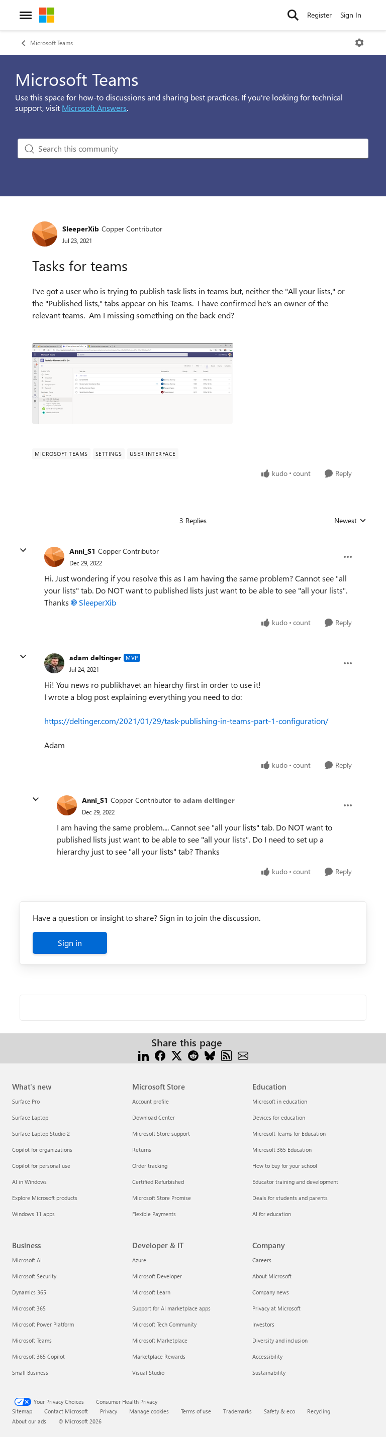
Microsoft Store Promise (161, 1198)
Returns (141, 1149)
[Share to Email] (243, 1054)
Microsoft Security (34, 1276)
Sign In (350, 15)
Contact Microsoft (66, 1411)
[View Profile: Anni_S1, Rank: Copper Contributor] (54, 557)
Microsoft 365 (29, 1308)
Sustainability (268, 1372)
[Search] (293, 15)
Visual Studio (148, 1372)
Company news (270, 1292)
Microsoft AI (27, 1260)
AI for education (271, 1214)
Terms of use (196, 1411)
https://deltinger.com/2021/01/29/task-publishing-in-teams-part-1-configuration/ (186, 720)
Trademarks (237, 1411)
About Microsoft (272, 1276)
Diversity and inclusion (280, 1340)
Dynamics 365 (29, 1292)
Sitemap (22, 1411)
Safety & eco (279, 1411)
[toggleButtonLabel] (359, 43)
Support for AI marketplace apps (171, 1308)
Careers (261, 1260)
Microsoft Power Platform (43, 1324)
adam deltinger (95, 657)
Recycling (318, 1411)
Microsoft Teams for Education (289, 1133)
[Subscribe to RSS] (226, 1054)
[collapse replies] (23, 550)
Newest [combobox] (350, 521)
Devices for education (278, 1117)
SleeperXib (80, 228)
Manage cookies (149, 1411)
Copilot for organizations (42, 1149)
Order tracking (149, 1165)
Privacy (108, 1411)
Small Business (30, 1372)
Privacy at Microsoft (276, 1308)
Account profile (150, 1101)
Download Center (153, 1117)
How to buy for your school (284, 1165)
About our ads (29, 1421)
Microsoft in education (279, 1101)
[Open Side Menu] (26, 15)
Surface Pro (26, 1101)
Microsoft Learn (151, 1292)
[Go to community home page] (46, 15)
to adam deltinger (204, 800)
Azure (139, 1260)
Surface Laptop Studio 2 (41, 1133)
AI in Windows (29, 1181)
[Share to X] (176, 1054)
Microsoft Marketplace (159, 1340)
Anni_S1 (82, 551)
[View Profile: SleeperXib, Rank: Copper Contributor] (44, 234)
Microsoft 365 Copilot (38, 1356)
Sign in (70, 942)
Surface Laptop (30, 1117)
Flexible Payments (154, 1214)
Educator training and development (295, 1181)
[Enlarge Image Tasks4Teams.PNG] (132, 383)
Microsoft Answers (94, 107)
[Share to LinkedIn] (143, 1054)
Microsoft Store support (161, 1133)
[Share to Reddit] (193, 1054)
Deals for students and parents (290, 1198)
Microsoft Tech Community (164, 1324)
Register (319, 15)
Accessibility (267, 1356)
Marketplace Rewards (158, 1356)
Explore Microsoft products (44, 1198)
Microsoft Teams (51, 43)
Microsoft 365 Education (282, 1149)
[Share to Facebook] (160, 1054)
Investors (263, 1324)
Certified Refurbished (158, 1181)
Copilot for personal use (41, 1165)
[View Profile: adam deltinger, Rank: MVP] (54, 663)
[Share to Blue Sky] (210, 1054)
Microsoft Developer (157, 1276)
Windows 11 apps (33, 1214)
